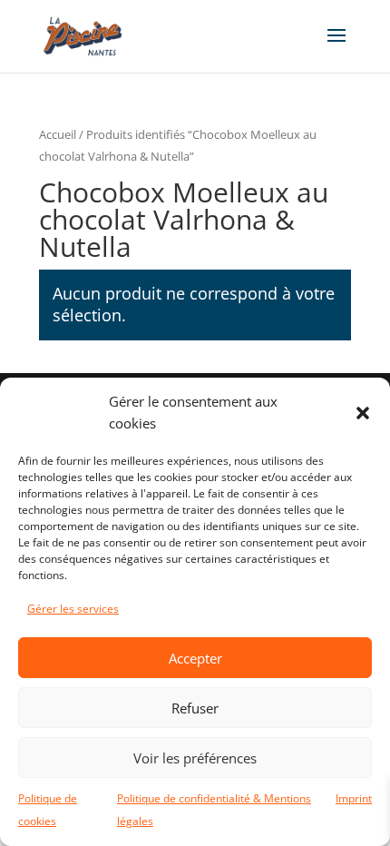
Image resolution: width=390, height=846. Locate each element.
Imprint (354, 798)
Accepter (195, 658)
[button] (363, 413)
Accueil (57, 134)
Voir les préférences (195, 758)
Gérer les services (73, 608)
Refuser (195, 708)
